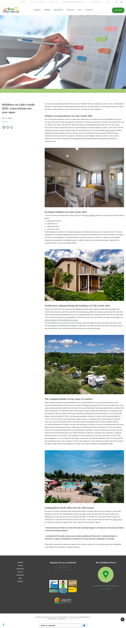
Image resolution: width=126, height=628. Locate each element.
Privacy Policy (51, 619)
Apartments (58, 10)
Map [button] (24, 2)
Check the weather (37, 2)
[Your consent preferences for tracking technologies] (3, 624)
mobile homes (110, 130)
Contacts (89, 10)
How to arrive (106, 589)
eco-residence (90, 216)
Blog (79, 10)
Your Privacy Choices (69, 625)
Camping (37, 10)
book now (118, 10)
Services (70, 10)
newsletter (53, 2)
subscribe (63, 568)
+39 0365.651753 (95, 2)
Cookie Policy (61, 619)
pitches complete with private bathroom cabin (61, 320)
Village (47, 10)
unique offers (117, 520)
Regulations (20, 575)
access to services (90, 405)
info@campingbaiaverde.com (73, 2)
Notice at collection (48, 625)
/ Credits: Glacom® (72, 619)
